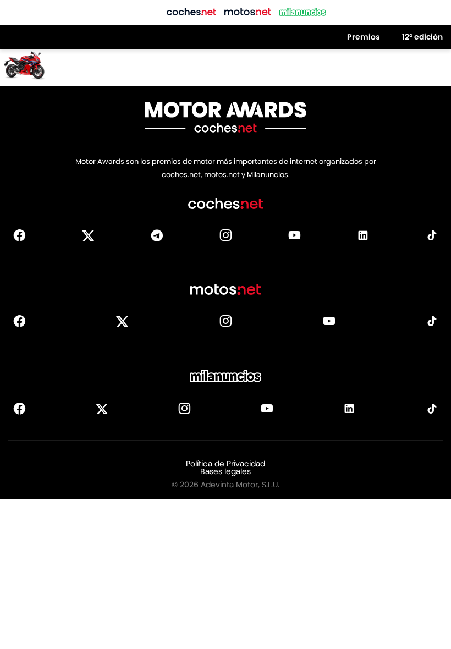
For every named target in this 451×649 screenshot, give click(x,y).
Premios (363, 37)
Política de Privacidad (225, 464)
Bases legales (225, 471)
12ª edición (422, 37)
